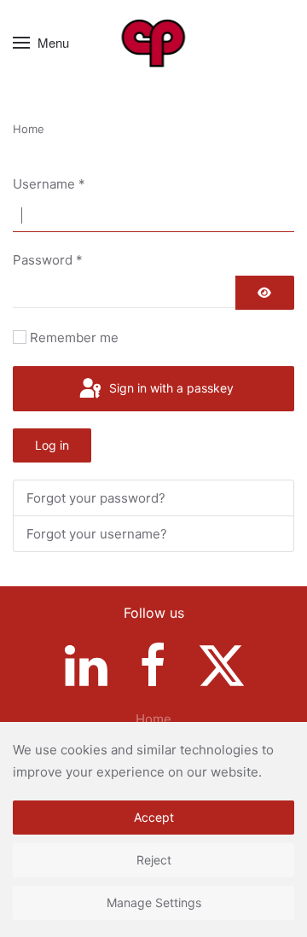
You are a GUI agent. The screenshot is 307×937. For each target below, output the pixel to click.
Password (48, 260)
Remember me (74, 337)
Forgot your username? (96, 534)
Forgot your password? (95, 498)
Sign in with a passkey (170, 388)
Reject (153, 860)
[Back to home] (154, 42)
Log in (52, 445)
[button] (41, 42)
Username (49, 184)
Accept (154, 817)
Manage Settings (154, 902)
